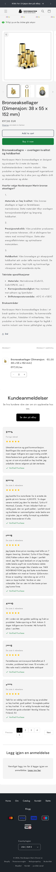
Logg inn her (34, 770)
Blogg (28, 808)
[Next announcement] (51, 4)
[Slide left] (3, 92)
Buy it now (28, 141)
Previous (9, 732)
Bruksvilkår (48, 861)
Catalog (26, 800)
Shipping (5, 125)
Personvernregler (19, 861)
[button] (6, 11)
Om (17, 800)
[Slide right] (53, 92)
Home (8, 800)
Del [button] (6, 333)
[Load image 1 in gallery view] (13, 91)
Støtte (48, 800)
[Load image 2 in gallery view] (27, 91)
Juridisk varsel (38, 866)
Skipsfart (18, 866)
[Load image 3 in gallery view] (42, 91)
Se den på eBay (28, 417)
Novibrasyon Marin (27, 858)
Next (49, 732)
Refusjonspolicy (35, 861)
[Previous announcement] (5, 4)
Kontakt (37, 800)
